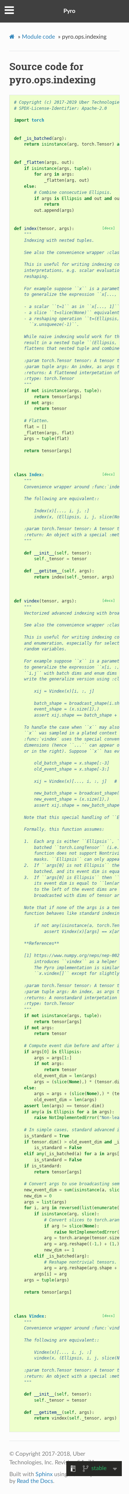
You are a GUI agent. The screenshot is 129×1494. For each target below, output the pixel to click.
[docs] (108, 228)
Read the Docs (35, 1481)
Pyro (69, 11)
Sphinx (44, 1474)
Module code (38, 37)
